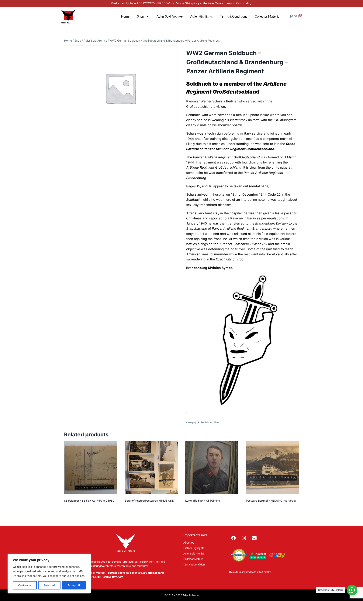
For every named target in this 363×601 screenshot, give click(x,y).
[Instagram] (244, 538)
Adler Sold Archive (170, 16)
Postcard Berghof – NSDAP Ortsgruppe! (271, 500)
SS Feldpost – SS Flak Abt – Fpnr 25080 (89, 500)
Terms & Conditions (233, 16)
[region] (49, 573)
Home (125, 16)
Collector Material (267, 16)
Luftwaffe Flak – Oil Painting (202, 500)
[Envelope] (254, 538)
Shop (140, 16)
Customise (24, 585)
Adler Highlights (201, 16)
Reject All (49, 585)
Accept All (73, 585)
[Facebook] (233, 538)
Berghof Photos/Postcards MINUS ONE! (149, 500)
